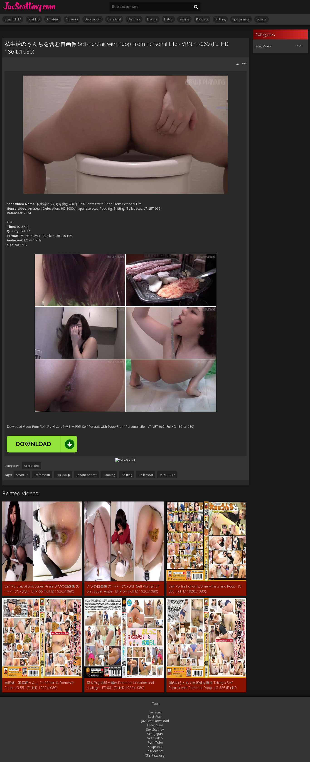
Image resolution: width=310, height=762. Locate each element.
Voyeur (261, 19)
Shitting (220, 19)
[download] (42, 444)
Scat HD (34, 19)
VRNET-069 (167, 475)
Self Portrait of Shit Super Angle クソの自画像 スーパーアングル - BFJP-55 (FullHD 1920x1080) (42, 588)
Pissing (184, 19)
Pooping (202, 19)
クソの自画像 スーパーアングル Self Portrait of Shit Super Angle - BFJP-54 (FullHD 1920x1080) (123, 588)
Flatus (168, 19)
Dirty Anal (114, 19)
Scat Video (31, 466)
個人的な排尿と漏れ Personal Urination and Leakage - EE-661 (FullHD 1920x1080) (120, 685)
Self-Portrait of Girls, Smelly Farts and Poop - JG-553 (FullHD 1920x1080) (206, 588)
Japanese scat (86, 475)
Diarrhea (134, 19)
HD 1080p (63, 475)
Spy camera (241, 19)
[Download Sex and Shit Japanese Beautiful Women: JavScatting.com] (29, 7)
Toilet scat (145, 475)
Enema (152, 19)
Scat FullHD (13, 19)
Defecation (93, 19)
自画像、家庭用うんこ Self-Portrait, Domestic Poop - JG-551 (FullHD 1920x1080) (39, 685)
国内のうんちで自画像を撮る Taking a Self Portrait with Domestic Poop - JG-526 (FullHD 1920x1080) (203, 685)
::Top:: (155, 703)
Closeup (72, 19)
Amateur (53, 19)
